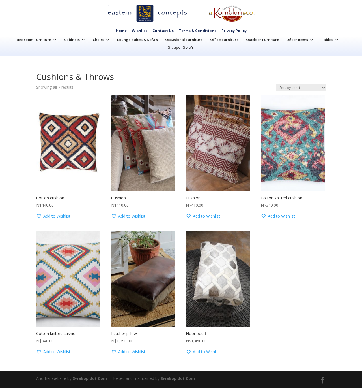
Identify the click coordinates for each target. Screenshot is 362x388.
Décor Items (297, 39)
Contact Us (163, 30)
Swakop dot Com (90, 378)
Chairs (98, 39)
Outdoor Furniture (262, 39)
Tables (327, 39)
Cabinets (72, 39)
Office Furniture (224, 39)
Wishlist (139, 30)
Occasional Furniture (184, 39)
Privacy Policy (234, 30)
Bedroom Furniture (34, 39)
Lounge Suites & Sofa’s (137, 39)
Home (121, 30)
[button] (53, 216)
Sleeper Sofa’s (181, 47)
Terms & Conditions (197, 30)
